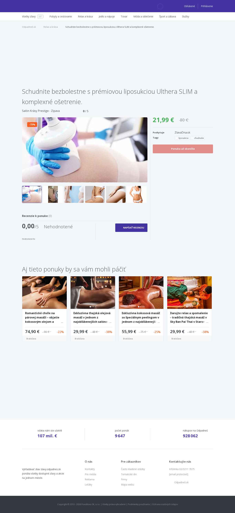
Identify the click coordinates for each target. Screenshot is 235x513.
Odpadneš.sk (29, 26)
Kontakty (90, 469)
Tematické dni (129, 474)
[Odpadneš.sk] (35, 6)
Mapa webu (127, 484)
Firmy (124, 479)
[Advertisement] (117, 60)
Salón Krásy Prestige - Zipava (41, 111)
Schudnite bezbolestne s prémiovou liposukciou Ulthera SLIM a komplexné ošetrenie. (109, 26)
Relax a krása (51, 26)
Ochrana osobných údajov (165, 504)
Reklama (89, 479)
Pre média (90, 474)
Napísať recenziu (133, 227)
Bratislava (31, 338)
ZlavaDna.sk (182, 132)
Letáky (88, 484)
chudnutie (199, 138)
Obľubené (190, 6)
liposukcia (183, 138)
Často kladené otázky (133, 469)
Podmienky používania (139, 504)
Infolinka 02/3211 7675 (182, 469)
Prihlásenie (207, 6)
